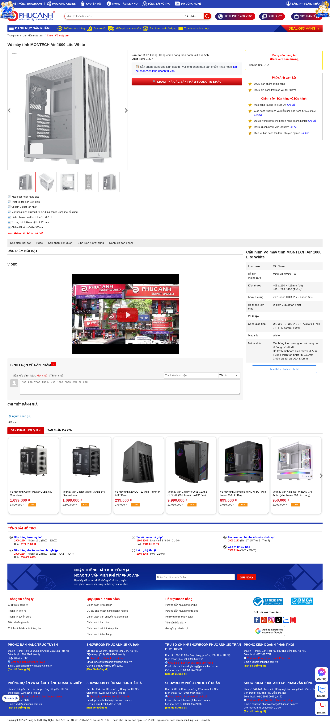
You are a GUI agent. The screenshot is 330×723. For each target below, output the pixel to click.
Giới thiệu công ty (18, 604)
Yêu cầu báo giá (175, 622)
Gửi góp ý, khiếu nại (176, 628)
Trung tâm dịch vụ (125, 3)
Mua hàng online (64, 3)
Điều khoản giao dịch (19, 622)
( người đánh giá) (20, 415)
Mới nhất (42, 375)
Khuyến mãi (94, 3)
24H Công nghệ (191, 3)
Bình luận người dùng (91, 242)
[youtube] (264, 622)
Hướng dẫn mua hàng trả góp (181, 610)
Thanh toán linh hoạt (196, 28)
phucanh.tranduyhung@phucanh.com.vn (195, 666)
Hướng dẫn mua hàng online (181, 604)
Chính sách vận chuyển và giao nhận (107, 616)
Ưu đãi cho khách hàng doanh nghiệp (107, 610)
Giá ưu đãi (100, 28)
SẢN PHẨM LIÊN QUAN (25, 430)
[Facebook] (257, 622)
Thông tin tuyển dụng (19, 616)
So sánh (11, 698)
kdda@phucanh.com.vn (29, 704)
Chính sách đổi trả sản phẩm (103, 628)
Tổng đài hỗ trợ (159, 3)
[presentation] (9, 110)
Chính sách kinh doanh (99, 604)
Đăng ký (297, 3)
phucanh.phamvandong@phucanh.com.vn (275, 704)
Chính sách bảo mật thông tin (24, 628)
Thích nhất (56, 375)
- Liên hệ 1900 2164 (258, 65)
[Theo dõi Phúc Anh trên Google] (269, 635)
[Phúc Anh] (125, 353)
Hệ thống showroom (27, 3)
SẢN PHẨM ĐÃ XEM (60, 430)
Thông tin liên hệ (17, 610)
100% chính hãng (74, 28)
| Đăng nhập (312, 3)
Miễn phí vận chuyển (128, 28)
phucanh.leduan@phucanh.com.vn (192, 700)
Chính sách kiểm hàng (99, 634)
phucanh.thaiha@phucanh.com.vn (113, 700)
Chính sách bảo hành (98, 622)
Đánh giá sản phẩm (121, 242)
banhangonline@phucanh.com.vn (34, 665)
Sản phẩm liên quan (60, 242)
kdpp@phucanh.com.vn (265, 661)
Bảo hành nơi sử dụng (163, 28)
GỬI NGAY (246, 577)
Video (39, 242)
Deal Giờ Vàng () (304, 28)
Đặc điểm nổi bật (20, 242)
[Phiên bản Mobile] (293, 622)
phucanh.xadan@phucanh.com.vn (113, 661)
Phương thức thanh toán (179, 616)
